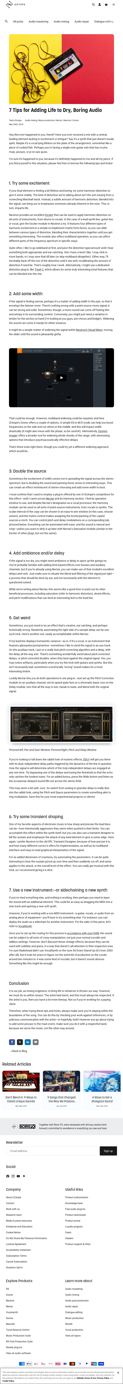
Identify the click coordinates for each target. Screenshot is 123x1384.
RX (7, 1289)
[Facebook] (8, 1176)
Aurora (9, 1318)
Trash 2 (39, 269)
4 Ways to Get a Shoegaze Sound (102, 1099)
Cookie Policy (8, 1381)
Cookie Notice (13, 1232)
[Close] (118, 1372)
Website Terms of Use (86, 1378)
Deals (68, 1232)
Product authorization (76, 1197)
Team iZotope (15, 120)
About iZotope (13, 1197)
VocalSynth (25, 926)
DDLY (86, 759)
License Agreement (16, 1244)
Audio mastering (38, 21)
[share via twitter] (20, 1042)
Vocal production (74, 1329)
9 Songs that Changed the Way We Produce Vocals (61, 1101)
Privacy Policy (103, 1378)
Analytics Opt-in (14, 1267)
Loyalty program (74, 1226)
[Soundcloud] (24, 1176)
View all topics (73, 1335)
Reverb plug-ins (14, 1347)
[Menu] (113, 4)
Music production (46, 120)
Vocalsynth (12, 1312)
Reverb (68, 1324)
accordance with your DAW (83, 933)
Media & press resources (19, 1220)
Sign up (108, 1151)
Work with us (13, 1209)
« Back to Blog (18, 1051)
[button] (6, 21)
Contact (10, 1203)
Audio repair (82, 21)
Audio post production (77, 1300)
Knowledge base (74, 1203)
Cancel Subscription (16, 1261)
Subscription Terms (16, 1255)
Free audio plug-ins (75, 1209)
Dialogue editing (104, 21)
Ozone (76, 120)
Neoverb (10, 1324)
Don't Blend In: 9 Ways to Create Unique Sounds (21, 1099)
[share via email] (36, 1042)
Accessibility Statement (18, 1250)
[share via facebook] (12, 1042)
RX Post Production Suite (19, 1341)
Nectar (59, 120)
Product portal (72, 1220)
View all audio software (18, 1353)
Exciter (49, 215)
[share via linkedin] (28, 1042)
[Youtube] (18, 1176)
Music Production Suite (18, 1335)
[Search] (93, 4)
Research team (14, 1214)
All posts (18, 21)
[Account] (99, 4)
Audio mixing (61, 21)
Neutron (67, 120)
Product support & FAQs (77, 1244)
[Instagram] (13, 1176)
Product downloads (75, 1214)
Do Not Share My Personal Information (26, 1238)
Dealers (69, 1238)
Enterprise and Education (19, 1226)
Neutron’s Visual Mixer (89, 329)
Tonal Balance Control (17, 1329)
